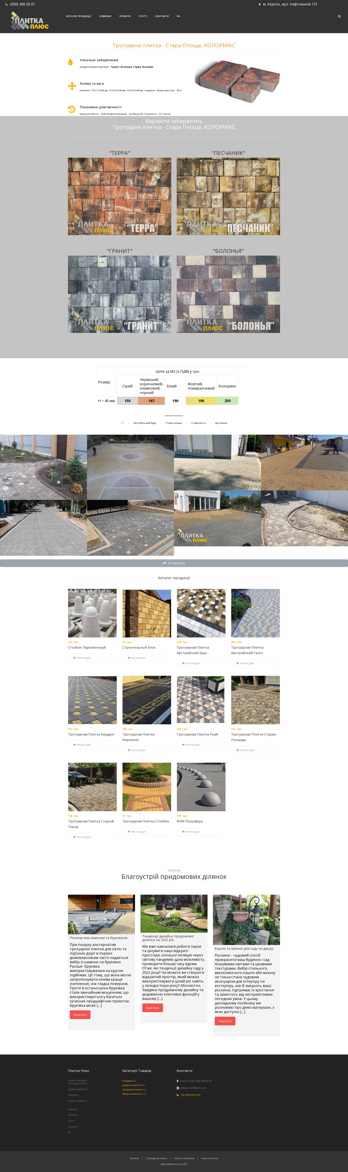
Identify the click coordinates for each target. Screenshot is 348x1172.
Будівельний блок (77, 1089)
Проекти (124, 16)
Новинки (105, 16)
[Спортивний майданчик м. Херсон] (130, 467)
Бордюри (73, 1095)
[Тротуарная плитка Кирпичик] (147, 700)
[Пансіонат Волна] (304, 462)
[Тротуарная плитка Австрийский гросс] (255, 613)
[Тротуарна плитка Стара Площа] (217, 518)
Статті (143, 16)
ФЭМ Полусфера (190, 821)
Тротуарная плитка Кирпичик (138, 737)
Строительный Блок (139, 647)
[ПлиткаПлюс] (31, 20)
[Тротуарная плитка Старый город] (92, 787)
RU (178, 16)
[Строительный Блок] (147, 613)
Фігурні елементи (77, 1100)
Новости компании (184, 1158)
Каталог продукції (78, 16)
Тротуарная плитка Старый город (91, 824)
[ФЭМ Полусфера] (201, 787)
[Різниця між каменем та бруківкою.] (101, 914)
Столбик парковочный (87, 647)
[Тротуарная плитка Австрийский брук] (201, 613)
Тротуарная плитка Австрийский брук (193, 650)
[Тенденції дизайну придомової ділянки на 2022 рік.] (174, 913)
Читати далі (83, 657)
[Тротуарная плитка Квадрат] (92, 700)
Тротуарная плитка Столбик (145, 821)
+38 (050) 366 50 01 (190, 1095)
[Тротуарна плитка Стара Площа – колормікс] (304, 518)
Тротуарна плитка (77, 1083)
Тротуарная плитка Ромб (197, 734)
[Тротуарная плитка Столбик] (147, 787)
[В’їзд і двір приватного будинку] (130, 528)
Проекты (134, 1158)
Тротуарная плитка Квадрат (91, 734)
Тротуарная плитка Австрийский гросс (247, 650)
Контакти (162, 16)
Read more (80, 1014)
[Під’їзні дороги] (43, 528)
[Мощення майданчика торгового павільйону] (217, 462)
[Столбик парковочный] (92, 613)
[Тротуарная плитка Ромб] (201, 700)
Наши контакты (209, 1158)
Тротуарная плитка (156, 1158)
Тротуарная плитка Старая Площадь (253, 737)
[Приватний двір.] (43, 467)
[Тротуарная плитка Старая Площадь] (255, 700)
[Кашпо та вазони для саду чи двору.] (246, 920)
